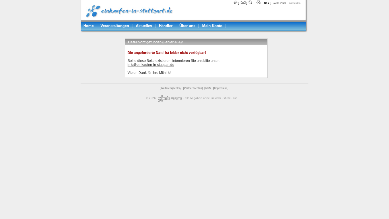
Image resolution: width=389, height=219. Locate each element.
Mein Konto (212, 26)
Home (88, 26)
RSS (208, 88)
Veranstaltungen (115, 26)
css (235, 98)
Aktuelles (144, 26)
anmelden (294, 3)
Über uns (187, 26)
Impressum (221, 88)
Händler (166, 26)
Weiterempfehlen (171, 88)
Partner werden (193, 88)
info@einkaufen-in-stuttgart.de (151, 65)
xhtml (227, 98)
